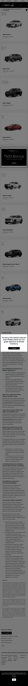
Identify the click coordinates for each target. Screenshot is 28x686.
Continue (14, 348)
